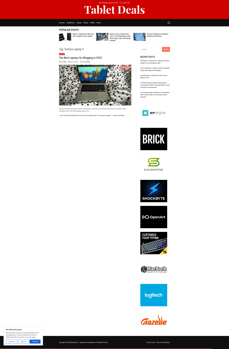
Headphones (71, 23)
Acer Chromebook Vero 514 (72, 115)
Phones (85, 23)
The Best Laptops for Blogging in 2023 (80, 57)
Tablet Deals (114, 9)
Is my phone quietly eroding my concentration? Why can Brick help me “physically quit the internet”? (155, 95)
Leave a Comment (118, 115)
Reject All (23, 341)
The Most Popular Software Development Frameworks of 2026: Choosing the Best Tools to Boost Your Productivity (154, 85)
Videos (98, 23)
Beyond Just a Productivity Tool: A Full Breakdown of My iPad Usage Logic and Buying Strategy (82, 37)
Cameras (62, 23)
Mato (65, 62)
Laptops (79, 23)
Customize (12, 341)
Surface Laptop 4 (105, 115)
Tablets (92, 23)
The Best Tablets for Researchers (154, 35)
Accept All (35, 341)
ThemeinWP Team (102, 342)
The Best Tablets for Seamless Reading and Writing (120, 35)
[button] (167, 29)
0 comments (86, 62)
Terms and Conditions (163, 342)
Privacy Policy (150, 342)
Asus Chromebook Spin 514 (90, 115)
